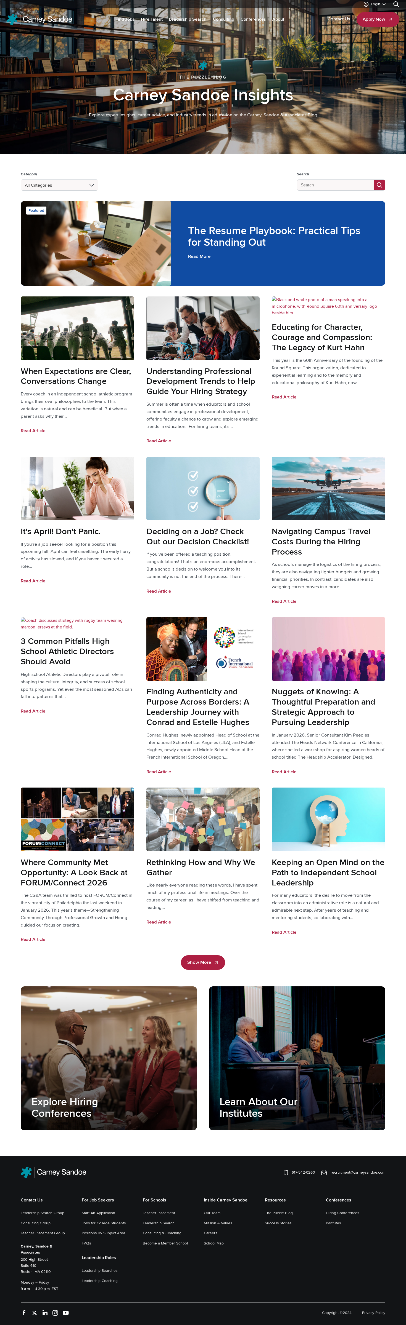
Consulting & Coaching (162, 1233)
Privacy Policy (373, 1312)
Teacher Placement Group (43, 1233)
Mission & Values (218, 1223)
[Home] (39, 19)
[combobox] (25, 185)
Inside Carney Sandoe (225, 1200)
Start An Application (98, 1213)
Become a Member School (165, 1243)
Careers (210, 1233)
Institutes (333, 1223)
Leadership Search (159, 1223)
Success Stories (278, 1223)
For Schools (154, 1200)
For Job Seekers (98, 1200)
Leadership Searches (99, 1270)
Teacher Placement (159, 1213)
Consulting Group (36, 1223)
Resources (275, 1200)
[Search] (396, 4)
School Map (214, 1243)
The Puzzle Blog (279, 1213)
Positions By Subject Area (103, 1233)
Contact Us (32, 1200)
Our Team (212, 1213)
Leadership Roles (99, 1257)
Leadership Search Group (42, 1213)
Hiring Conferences (342, 1213)
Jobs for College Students (104, 1223)
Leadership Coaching (100, 1280)
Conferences (338, 1200)
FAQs (86, 1243)
